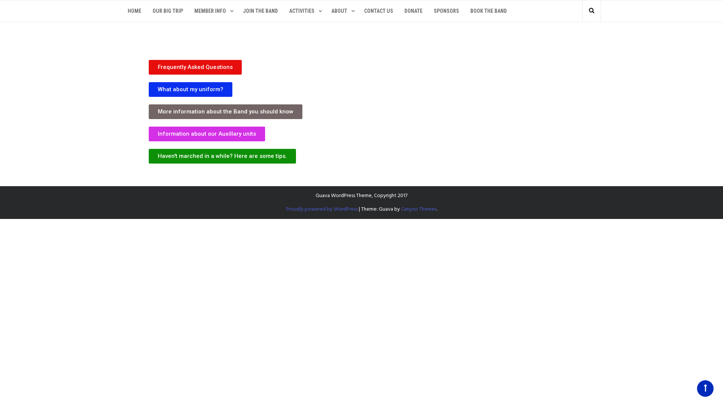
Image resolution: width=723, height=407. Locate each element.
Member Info (210, 11)
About (339, 11)
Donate (413, 11)
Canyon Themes (418, 209)
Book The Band (488, 11)
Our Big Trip (168, 11)
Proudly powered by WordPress (322, 209)
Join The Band (260, 11)
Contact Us (378, 11)
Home (134, 11)
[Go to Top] (705, 388)
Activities (301, 11)
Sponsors (446, 11)
